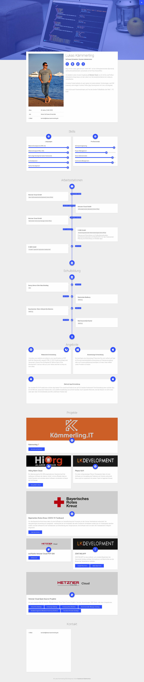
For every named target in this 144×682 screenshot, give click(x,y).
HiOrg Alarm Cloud (35, 471)
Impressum (80, 678)
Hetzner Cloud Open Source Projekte (42, 599)
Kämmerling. (33, 445)
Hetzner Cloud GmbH (35, 195)
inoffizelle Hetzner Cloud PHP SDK (41, 554)
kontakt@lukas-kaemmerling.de (49, 118)
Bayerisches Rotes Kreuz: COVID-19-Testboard (46, 518)
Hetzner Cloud (94, 75)
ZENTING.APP (80, 554)
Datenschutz (87, 678)
